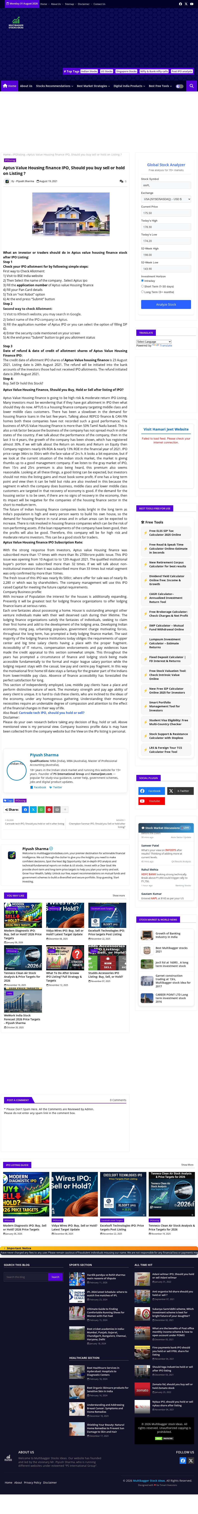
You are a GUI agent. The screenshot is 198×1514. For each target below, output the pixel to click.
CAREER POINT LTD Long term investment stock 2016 (172, 956)
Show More (187, 1164)
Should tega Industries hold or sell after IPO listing (172, 1368)
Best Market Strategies (92, 86)
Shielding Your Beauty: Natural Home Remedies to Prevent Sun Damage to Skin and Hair (105, 1428)
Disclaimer (84, 4)
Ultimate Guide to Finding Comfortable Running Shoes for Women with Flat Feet (106, 1312)
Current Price (149, 206)
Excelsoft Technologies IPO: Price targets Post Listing (106, 932)
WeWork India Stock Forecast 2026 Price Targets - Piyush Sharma (22, 1019)
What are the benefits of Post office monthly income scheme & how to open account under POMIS (173, 1332)
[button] (191, 86)
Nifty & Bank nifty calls (154, 71)
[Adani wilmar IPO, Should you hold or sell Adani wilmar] (142, 1279)
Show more (119, 895)
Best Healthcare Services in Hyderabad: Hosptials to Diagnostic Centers (103, 1371)
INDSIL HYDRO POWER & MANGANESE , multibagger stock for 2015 (173, 972)
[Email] (57, 809)
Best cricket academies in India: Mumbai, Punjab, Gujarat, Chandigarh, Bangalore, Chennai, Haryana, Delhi (106, 1334)
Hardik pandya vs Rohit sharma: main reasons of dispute (106, 1276)
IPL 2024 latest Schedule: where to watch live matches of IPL (107, 1293)
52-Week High (150, 248)
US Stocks (106, 71)
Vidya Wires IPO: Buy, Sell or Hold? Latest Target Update (65, 932)
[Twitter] (33, 809)
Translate (166, 345)
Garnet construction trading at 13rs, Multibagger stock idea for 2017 (173, 939)
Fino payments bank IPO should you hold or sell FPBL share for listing (171, 1351)
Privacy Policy (32, 1482)
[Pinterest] (49, 809)
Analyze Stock (166, 304)
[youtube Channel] (191, 4)
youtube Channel (153, 802)
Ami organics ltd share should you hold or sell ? (172, 1293)
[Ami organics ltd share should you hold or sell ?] (142, 1296)
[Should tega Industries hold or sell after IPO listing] (142, 1372)
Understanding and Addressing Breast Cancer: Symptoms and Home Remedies (105, 1408)
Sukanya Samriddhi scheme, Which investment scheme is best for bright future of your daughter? (173, 1312)
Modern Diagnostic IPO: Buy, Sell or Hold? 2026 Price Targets (23, 934)
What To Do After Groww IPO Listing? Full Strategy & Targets (64, 976)
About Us (56, 4)
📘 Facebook (38, 787)
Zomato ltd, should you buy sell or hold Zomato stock (172, 1385)
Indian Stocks (89, 71)
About (18, 1482)
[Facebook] (25, 809)
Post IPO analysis (182, 71)
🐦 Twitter (55, 787)
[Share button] (64, 809)
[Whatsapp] (41, 809)
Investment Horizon (153, 276)
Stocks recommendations (53, 86)
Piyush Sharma (35, 848)
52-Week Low (149, 262)
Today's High (149, 220)
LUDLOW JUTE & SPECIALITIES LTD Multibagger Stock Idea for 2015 (173, 989)
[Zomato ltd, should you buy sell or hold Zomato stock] (142, 1389)
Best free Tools (159, 86)
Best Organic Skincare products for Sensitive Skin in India (108, 1389)
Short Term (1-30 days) (159, 286)
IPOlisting (19, 154)
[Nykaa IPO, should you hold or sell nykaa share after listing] (142, 1406)
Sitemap (69, 4)
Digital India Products (128, 86)
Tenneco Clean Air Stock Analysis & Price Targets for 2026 (22, 976)
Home (44, 4)
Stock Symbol (150, 179)
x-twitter (183, 791)
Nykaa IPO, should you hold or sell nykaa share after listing (172, 1403)
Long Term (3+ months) (159, 292)
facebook (154, 791)
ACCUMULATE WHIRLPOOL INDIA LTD (173, 1005)
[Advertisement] (127, 39)
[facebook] (180, 4)
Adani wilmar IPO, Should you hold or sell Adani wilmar (173, 1275)
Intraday (149, 280)
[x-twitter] (186, 4)
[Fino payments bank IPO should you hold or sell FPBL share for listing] (142, 1352)
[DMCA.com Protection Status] (164, 1439)
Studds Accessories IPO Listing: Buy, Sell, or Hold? (105, 975)
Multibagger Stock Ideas (149, 1480)
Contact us (99, 4)
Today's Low (149, 234)
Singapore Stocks (126, 71)
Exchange (147, 192)
